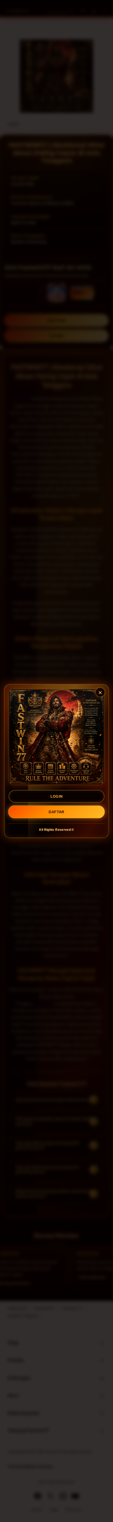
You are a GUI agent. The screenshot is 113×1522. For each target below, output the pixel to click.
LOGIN (56, 796)
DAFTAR (56, 812)
